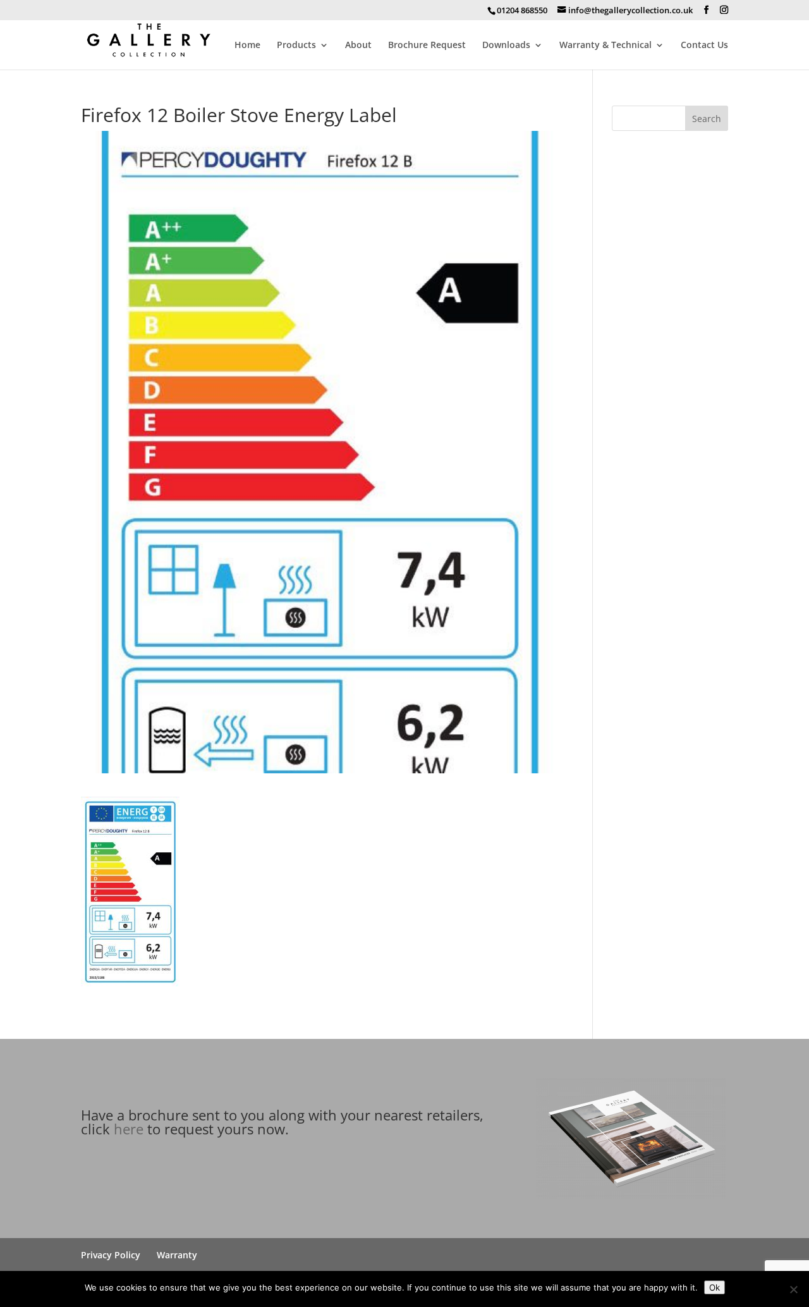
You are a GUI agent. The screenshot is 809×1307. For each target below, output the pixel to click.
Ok (714, 1287)
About (358, 45)
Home (247, 45)
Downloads (506, 45)
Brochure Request (427, 45)
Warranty (177, 1255)
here (128, 1128)
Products (296, 45)
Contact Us (704, 45)
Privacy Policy (110, 1255)
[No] (793, 1289)
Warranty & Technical (605, 45)
